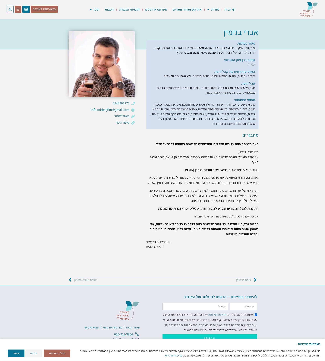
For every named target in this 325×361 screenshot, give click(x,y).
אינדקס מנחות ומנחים (187, 9)
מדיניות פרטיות (173, 355)
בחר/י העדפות (57, 353)
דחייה (33, 353)
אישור (16, 353)
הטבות (109, 9)
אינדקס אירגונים (156, 9)
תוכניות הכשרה (129, 9)
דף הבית (230, 9)
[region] (162, 350)
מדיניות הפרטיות (217, 315)
